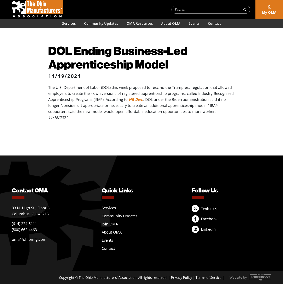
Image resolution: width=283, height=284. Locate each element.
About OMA (170, 23)
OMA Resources (140, 23)
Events (194, 23)
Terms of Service (208, 277)
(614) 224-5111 (24, 223)
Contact (214, 23)
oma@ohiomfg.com (29, 239)
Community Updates (101, 23)
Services (69, 23)
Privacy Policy (181, 277)
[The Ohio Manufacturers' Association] (37, 8)
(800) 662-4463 (24, 229)
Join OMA (110, 224)
